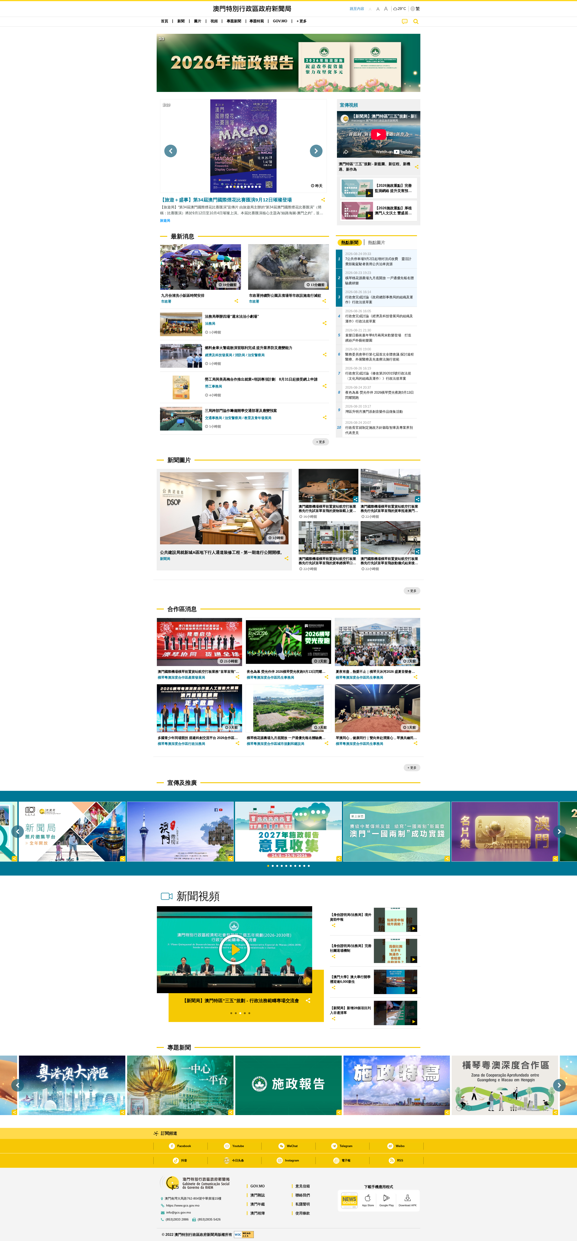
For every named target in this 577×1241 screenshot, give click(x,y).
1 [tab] (268, 866)
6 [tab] (290, 866)
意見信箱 (302, 1186)
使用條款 (302, 1213)
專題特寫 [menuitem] (257, 21)
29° (402, 9)
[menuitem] (181, 21)
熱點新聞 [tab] (349, 242)
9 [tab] (304, 866)
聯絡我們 (302, 1195)
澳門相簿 (257, 1213)
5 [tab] (286, 866)
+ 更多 (320, 442)
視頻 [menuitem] (214, 21)
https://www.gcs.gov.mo (182, 1205)
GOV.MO (257, 1186)
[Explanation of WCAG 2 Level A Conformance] (244, 1234)
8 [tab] (300, 866)
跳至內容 (357, 9)
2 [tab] (272, 866)
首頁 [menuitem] (164, 21)
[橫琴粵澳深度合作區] (505, 1085)
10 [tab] (309, 866)
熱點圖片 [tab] (376, 242)
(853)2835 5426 (209, 1219)
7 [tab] (295, 866)
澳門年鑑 (257, 1204)
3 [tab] (277, 866)
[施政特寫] (397, 1085)
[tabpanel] (288, 832)
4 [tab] (281, 866)
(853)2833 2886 (177, 1219)
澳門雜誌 (257, 1195)
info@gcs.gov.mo (178, 1212)
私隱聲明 (302, 1204)
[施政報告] (288, 1085)
